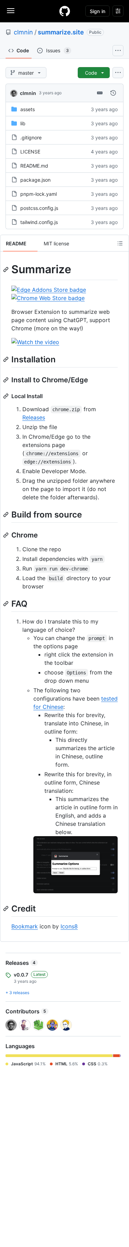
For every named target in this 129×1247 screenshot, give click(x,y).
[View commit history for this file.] (113, 93)
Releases (33, 417)
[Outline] (120, 243)
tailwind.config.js (39, 222)
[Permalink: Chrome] (6, 535)
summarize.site (61, 32)
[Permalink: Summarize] (6, 269)
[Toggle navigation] (11, 11)
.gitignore (31, 137)
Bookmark (24, 926)
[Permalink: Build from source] (6, 514)
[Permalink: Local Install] (6, 396)
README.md (34, 166)
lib (22, 123)
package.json (35, 180)
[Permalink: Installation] (6, 359)
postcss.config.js (39, 208)
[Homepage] (64, 11)
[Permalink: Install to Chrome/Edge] (6, 380)
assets (27, 109)
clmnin (23, 32)
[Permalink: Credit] (6, 908)
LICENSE (30, 151)
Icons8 (69, 926)
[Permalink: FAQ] (6, 603)
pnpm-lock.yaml (38, 194)
